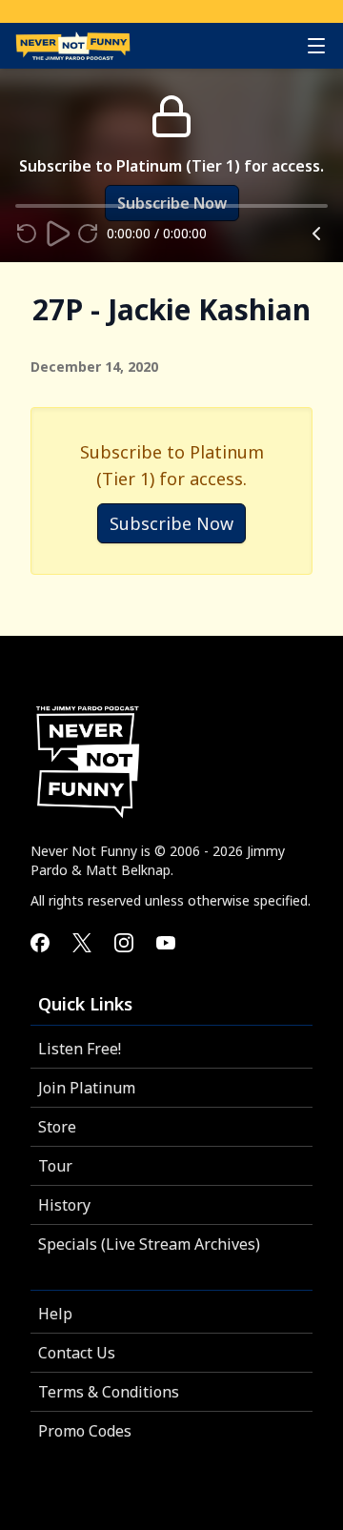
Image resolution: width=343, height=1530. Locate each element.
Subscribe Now (171, 523)
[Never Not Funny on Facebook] (40, 942)
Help (55, 1313)
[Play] (57, 233)
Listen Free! (79, 1048)
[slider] (15, 206)
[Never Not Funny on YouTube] (165, 942)
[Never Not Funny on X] (81, 942)
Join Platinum (86, 1087)
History (64, 1204)
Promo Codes (84, 1430)
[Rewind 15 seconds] (26, 233)
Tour (55, 1165)
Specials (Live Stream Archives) (149, 1244)
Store (57, 1126)
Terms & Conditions (108, 1391)
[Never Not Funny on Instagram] (123, 942)
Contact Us (76, 1352)
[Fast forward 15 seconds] (87, 233)
